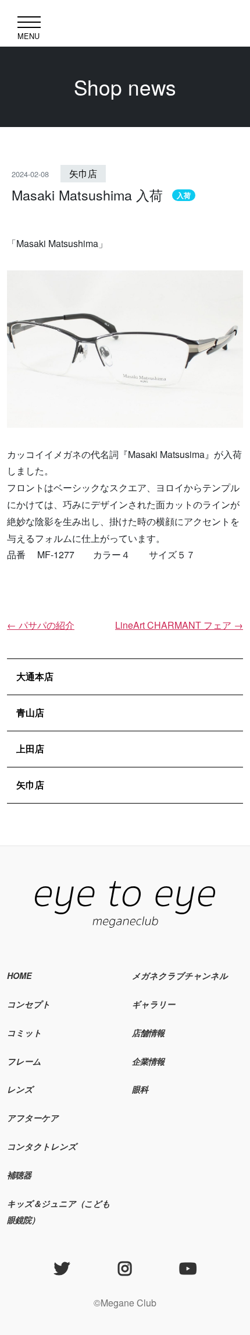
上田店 (30, 748)
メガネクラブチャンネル (180, 975)
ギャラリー (153, 1004)
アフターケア (33, 1117)
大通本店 (34, 676)
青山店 (30, 712)
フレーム (24, 1061)
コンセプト (29, 1004)
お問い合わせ (157, 1117)
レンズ (20, 1089)
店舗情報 (148, 1032)
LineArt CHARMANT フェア (179, 625)
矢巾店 (83, 173)
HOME (19, 975)
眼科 (140, 1089)
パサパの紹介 (40, 625)
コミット (24, 1032)
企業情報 (148, 1061)
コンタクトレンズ (42, 1146)
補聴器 (19, 1175)
